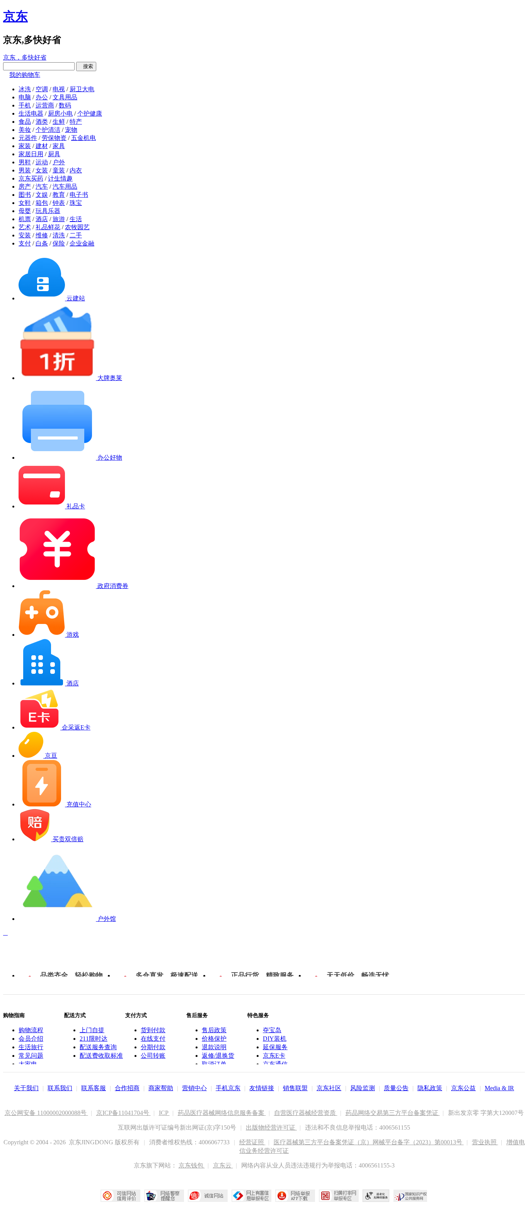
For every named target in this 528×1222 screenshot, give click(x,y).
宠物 (71, 129)
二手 (76, 235)
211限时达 (93, 1038)
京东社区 (329, 1088)
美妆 (25, 129)
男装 (25, 170)
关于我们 (26, 1088)
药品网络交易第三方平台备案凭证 (393, 1113)
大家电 (28, 1064)
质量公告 (396, 1088)
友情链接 (261, 1088)
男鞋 (25, 162)
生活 (76, 219)
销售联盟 (295, 1088)
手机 (25, 105)
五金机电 (83, 138)
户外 (59, 162)
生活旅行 (31, 1047)
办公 (42, 97)
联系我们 (60, 1088)
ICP (164, 1113)
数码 (65, 105)
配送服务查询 (98, 1047)
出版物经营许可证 (271, 1127)
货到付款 (153, 1030)
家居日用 (31, 154)
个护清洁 (48, 129)
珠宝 (76, 202)
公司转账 (153, 1055)
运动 (42, 162)
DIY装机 (274, 1038)
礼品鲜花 (48, 227)
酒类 (42, 121)
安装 (25, 235)
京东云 (223, 1165)
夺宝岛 (272, 1030)
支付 (25, 243)
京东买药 (31, 178)
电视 (59, 89)
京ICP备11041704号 (123, 1113)
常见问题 (31, 1055)
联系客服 (93, 1088)
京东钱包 (192, 1165)
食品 (25, 121)
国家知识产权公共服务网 (410, 1196)
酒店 (42, 219)
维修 (42, 235)
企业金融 (82, 243)
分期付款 (153, 1047)
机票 (25, 219)
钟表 (59, 202)
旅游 (59, 219)
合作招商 (127, 1088)
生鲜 (59, 121)
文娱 (42, 194)
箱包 (42, 202)
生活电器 (31, 113)
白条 (42, 243)
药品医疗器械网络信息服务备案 (222, 1113)
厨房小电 (60, 113)
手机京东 (228, 1088)
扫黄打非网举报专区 (339, 1196)
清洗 (59, 235)
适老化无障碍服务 (376, 1196)
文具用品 (65, 97)
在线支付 (153, 1038)
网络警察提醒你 (164, 1196)
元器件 (28, 138)
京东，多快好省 (24, 57)
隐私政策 (429, 1088)
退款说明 (214, 1047)
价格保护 (214, 1038)
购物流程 (31, 1030)
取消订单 (214, 1064)
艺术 (25, 227)
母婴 (25, 211)
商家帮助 (160, 1088)
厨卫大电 (82, 89)
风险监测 (362, 1088)
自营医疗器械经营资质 (305, 1113)
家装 (25, 146)
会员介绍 (31, 1038)
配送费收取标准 (101, 1055)
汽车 (42, 186)
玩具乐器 (48, 211)
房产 (25, 186)
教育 (59, 194)
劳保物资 (54, 138)
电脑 (25, 97)
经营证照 (252, 1142)
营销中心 (194, 1088)
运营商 (45, 105)
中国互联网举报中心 (251, 1196)
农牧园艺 (77, 227)
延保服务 (275, 1047)
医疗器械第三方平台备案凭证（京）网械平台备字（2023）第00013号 (369, 1142)
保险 (59, 243)
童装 (59, 170)
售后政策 (214, 1030)
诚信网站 (208, 1196)
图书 (25, 194)
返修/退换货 (218, 1055)
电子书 (79, 194)
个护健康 (89, 113)
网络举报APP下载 (295, 1196)
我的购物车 (24, 75)
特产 (76, 121)
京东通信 (275, 1064)
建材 (42, 146)
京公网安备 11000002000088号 (46, 1113)
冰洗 (25, 89)
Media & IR (499, 1088)
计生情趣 (60, 178)
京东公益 (463, 1088)
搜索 (86, 66)
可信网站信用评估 (120, 1196)
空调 (42, 89)
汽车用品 (65, 186)
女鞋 (25, 202)
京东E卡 (274, 1055)
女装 (42, 170)
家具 (59, 146)
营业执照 (485, 1142)
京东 (15, 16)
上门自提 (92, 1030)
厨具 (54, 154)
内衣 (76, 170)
